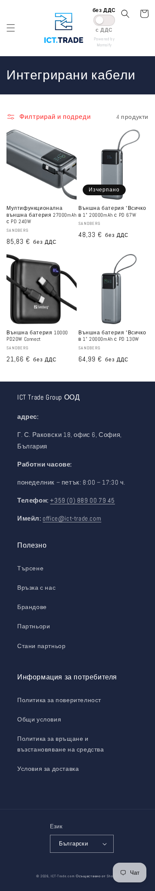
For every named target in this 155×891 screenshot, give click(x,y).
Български (73, 843)
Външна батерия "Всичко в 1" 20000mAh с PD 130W (112, 336)
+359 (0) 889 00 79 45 (82, 500)
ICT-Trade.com (62, 876)
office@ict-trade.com (72, 518)
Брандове (32, 607)
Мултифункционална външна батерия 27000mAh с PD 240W (41, 215)
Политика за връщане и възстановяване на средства (60, 744)
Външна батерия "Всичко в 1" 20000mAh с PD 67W (112, 211)
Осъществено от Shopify (97, 876)
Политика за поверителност (59, 700)
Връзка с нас (36, 587)
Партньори (33, 626)
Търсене (30, 568)
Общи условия (39, 719)
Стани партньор (41, 646)
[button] (10, 27)
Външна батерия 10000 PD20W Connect (37, 336)
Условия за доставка (48, 769)
